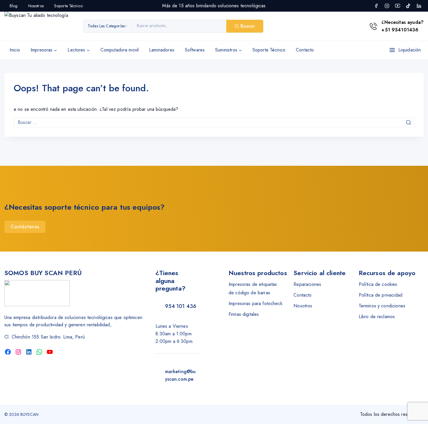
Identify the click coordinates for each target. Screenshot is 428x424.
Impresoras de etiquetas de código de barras (253, 288)
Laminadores (161, 50)
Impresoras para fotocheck (255, 303)
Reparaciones (307, 284)
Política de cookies (378, 284)
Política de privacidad (380, 295)
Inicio (15, 50)
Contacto (305, 50)
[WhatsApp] (39, 351)
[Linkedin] (419, 5)
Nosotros (36, 6)
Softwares (195, 50)
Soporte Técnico (68, 6)
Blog (14, 6)
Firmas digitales (244, 314)
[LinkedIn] (28, 351)
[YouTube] (397, 5)
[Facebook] (376, 5)
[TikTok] (408, 5)
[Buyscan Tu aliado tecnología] (40, 26)
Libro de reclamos (377, 316)
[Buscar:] (214, 122)
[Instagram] (387, 5)
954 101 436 (181, 306)
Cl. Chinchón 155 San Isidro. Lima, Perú (44, 337)
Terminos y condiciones (382, 305)
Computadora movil (119, 50)
